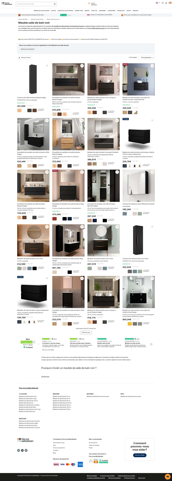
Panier (91, 448)
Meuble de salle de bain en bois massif (98, 396)
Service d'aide (140, 455)
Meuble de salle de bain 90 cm (61, 400)
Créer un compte (94, 445)
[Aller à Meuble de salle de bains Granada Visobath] (103, 134)
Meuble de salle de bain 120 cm (62, 405)
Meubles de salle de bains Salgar (28, 423)
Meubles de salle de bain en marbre (29, 405)
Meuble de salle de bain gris (27, 411)
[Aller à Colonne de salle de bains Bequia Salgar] (33, 79)
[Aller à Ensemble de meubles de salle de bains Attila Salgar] (33, 134)
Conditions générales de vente (96, 478)
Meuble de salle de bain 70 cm (61, 396)
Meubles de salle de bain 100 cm (62, 403)
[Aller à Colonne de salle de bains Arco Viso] (139, 240)
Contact (55, 450)
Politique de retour (129, 478)
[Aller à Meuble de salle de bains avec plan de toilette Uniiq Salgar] (139, 292)
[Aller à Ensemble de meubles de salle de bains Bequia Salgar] (68, 79)
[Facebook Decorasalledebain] (19, 451)
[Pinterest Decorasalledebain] (26, 451)
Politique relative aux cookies (126, 475)
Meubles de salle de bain (37, 19)
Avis (54, 445)
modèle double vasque (97, 28)
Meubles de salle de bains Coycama (29, 427)
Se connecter (93, 442)
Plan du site (141, 478)
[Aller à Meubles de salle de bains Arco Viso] (33, 240)
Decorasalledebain (23, 19)
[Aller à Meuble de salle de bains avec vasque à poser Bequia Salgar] (103, 79)
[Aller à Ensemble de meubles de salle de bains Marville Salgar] (103, 186)
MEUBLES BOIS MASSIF (27, 49)
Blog (54, 453)
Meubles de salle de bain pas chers (131, 396)
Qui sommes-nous (58, 442)
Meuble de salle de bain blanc (27, 407)
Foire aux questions (59, 448)
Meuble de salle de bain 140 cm (62, 407)
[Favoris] (163, 3)
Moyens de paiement (114, 478)
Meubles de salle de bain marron (28, 400)
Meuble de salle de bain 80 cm (61, 398)
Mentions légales (92, 475)
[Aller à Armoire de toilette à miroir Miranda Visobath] (139, 186)
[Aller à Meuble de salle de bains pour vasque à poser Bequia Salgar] (103, 292)
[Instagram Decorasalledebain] (23, 451)
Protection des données (107, 475)
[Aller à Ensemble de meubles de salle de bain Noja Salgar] (68, 240)
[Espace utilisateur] (166, 3)
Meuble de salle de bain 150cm (62, 409)
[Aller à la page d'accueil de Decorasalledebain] (7, 4)
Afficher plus (86, 332)
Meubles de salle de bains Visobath (29, 421)
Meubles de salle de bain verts (28, 396)
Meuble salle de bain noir (26, 403)
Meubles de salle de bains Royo (28, 425)
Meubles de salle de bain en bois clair (30, 409)
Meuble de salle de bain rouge (27, 398)
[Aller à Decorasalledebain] (32, 440)
